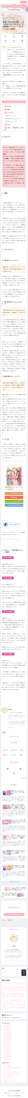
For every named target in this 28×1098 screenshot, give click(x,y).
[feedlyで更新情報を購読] (11, 727)
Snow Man (8, 1065)
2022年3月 (8, 1050)
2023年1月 (8, 1030)
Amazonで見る (14, 493)
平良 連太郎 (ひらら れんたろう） (13, 118)
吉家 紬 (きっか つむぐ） (11, 115)
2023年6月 (8, 1028)
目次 (13, 102)
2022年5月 (8, 1045)
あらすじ (9, 106)
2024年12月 (8, 1025)
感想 (8, 109)
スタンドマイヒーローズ (12, 1072)
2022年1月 (8, 1054)
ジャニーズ (8, 1069)
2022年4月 (8, 1048)
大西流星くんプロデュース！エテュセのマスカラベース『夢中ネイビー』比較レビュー (14, 1007)
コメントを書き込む (14, 914)
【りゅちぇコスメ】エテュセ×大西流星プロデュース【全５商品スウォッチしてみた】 (13, 989)
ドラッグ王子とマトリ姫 (12, 1074)
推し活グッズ (8, 1076)
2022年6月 (8, 1043)
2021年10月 (8, 1056)
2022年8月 (8, 1041)
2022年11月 (8, 1034)
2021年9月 (8, 1059)
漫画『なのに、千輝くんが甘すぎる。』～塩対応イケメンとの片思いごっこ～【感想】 (14, 996)
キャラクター (10, 112)
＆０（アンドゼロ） (10, 1080)
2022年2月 (8, 1052)
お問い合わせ (7, 1093)
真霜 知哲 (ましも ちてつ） (11, 121)
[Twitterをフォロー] (9, 727)
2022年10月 (8, 1036)
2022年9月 (8, 1039)
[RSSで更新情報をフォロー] (13, 727)
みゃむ (10, 709)
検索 (3, 968)
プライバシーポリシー (20, 1093)
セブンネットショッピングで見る (14, 501)
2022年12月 (8, 1032)
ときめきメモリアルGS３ (12, 1067)
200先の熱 (17, 532)
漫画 (4, 732)
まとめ (8, 124)
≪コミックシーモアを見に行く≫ (11, 539)
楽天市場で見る (14, 497)
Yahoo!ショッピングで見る (14, 505)
